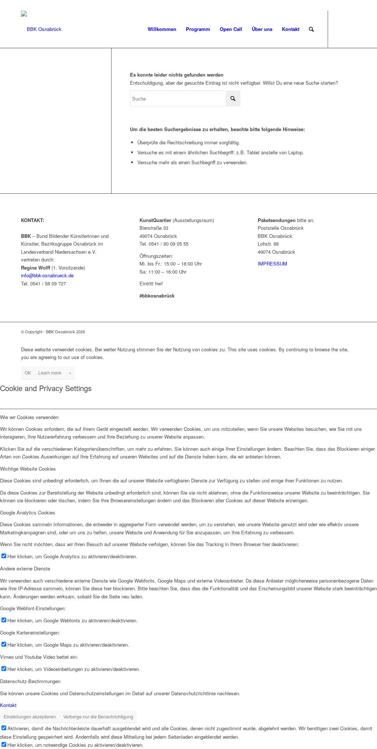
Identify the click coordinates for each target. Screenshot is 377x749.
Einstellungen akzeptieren (30, 716)
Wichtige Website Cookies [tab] (28, 468)
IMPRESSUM (272, 263)
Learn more (49, 372)
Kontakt (8, 704)
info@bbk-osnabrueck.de (47, 275)
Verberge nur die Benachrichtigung (98, 716)
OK (28, 372)
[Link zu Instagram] (350, 28)
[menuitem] (162, 29)
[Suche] (311, 29)
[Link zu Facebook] (339, 28)
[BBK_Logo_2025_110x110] (41, 29)
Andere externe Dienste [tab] (25, 568)
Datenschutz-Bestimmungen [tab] (30, 681)
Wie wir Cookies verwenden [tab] (29, 417)
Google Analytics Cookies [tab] (27, 512)
